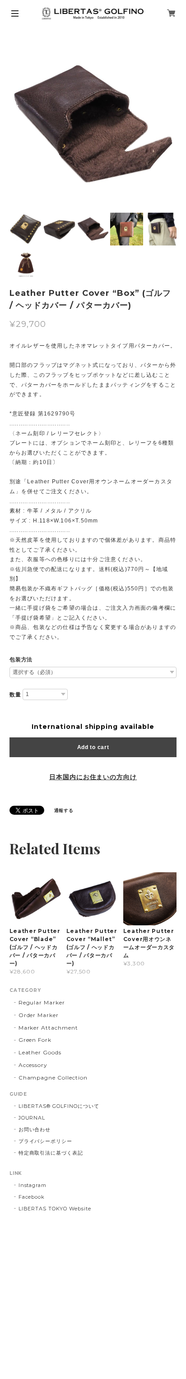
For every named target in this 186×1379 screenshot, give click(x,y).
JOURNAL (32, 1118)
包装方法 (21, 659)
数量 (15, 695)
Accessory (33, 1065)
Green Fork (35, 1039)
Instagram (33, 1185)
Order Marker (39, 1015)
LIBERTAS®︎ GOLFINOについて (59, 1106)
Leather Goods (40, 1052)
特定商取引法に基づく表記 (51, 1153)
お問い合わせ (35, 1129)
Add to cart (93, 747)
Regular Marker (42, 1002)
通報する (64, 810)
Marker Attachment (48, 1027)
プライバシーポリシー (46, 1141)
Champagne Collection (53, 1077)
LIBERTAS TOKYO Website (55, 1208)
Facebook (32, 1197)
